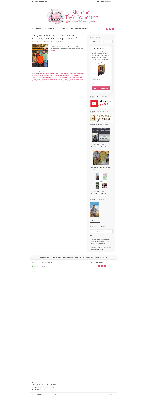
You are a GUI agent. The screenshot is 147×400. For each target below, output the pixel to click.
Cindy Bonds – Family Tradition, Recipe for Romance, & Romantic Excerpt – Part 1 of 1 (55, 37)
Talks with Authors (47, 71)
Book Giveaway (60, 73)
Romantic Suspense (73, 79)
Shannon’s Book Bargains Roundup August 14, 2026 (98, 192)
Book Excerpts (51, 73)
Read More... (99, 249)
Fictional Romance (43, 75)
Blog (40, 71)
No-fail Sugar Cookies (65, 77)
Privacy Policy (102, 394)
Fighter (50, 75)
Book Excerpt (43, 73)
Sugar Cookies (55, 81)
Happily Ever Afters (68, 75)
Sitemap (108, 394)
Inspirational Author (37, 77)
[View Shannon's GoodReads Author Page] (101, 118)
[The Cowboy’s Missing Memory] (94, 210)
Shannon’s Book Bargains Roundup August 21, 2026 (98, 145)
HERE (53, 387)
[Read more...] (53, 50)
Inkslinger (76, 75)
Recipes (49, 79)
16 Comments (60, 41)
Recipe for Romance (41, 79)
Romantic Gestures (62, 79)
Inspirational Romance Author (51, 77)
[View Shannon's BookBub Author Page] (101, 103)
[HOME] (33, 29)
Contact (113, 394)
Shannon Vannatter (46, 81)
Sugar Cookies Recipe (65, 81)
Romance (54, 79)
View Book (94, 220)
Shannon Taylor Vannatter (47, 394)
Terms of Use (94, 394)
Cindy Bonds (76, 73)
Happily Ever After (57, 75)
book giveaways (68, 73)
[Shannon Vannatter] (73, 23)
